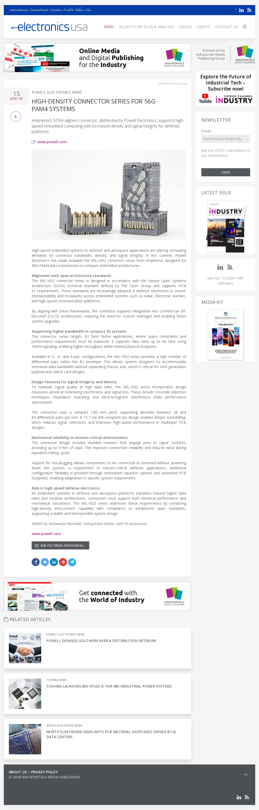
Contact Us (226, 26)
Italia (79, 10)
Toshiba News (56, 680)
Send (226, 172)
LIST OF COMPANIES (26, 782)
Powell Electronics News (57, 92)
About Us (18, 772)
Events (203, 26)
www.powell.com (52, 141)
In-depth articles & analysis (146, 26)
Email (206, 131)
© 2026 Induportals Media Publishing (44, 777)
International (19, 10)
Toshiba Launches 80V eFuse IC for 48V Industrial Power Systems (109, 686)
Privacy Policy (44, 772)
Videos (185, 26)
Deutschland (39, 10)
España (56, 10)
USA (88, 10)
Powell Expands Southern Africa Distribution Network (101, 640)
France (68, 10)
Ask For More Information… (62, 545)
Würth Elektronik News (64, 725)
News (109, 26)
